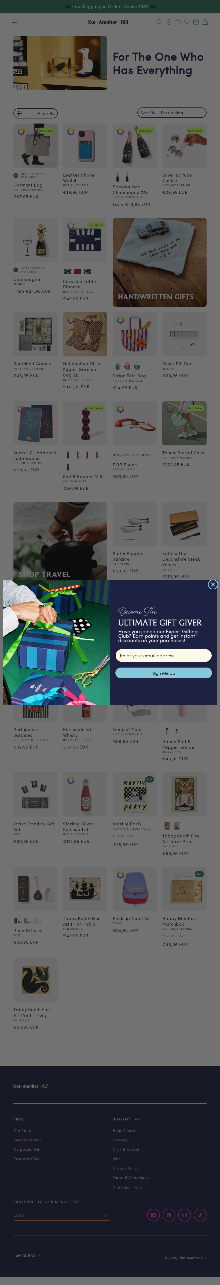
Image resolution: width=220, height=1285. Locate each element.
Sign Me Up (163, 673)
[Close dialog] (213, 584)
